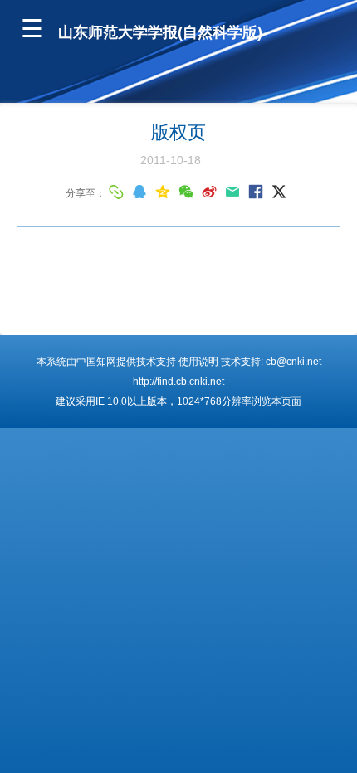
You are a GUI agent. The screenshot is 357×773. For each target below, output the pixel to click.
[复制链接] (116, 191)
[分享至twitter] (279, 191)
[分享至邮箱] (232, 191)
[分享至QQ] (139, 191)
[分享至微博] (209, 191)
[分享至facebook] (255, 191)
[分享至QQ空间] (162, 191)
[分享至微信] (186, 191)
